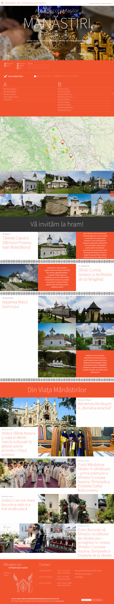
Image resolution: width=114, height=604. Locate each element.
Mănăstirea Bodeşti (64, 105)
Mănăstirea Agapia (9, 91)
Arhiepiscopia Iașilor (106, 3)
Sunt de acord (86, 600)
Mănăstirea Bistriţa (64, 99)
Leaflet (98, 170)
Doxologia (79, 577)
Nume (30, 63)
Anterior (2, 194)
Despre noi (92, 3)
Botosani (22, 64)
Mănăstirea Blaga (64, 102)
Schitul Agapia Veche (10, 97)
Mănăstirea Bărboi (64, 91)
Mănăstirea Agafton (10, 89)
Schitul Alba (7, 99)
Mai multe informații (60, 601)
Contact (98, 3)
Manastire (9, 64)
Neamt (21, 66)
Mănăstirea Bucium (64, 110)
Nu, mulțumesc (97, 600)
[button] (48, 158)
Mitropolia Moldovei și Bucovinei (88, 571)
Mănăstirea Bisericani (65, 97)
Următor (112, 194)
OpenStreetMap (105, 170)
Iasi (20, 68)
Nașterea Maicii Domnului (15, 304)
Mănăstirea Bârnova (65, 94)
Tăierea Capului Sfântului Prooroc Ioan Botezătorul (17, 243)
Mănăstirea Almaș (9, 94)
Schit (8, 66)
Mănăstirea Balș (63, 89)
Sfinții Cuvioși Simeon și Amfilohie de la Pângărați (95, 275)
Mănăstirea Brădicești (65, 107)
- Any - (13, 76)
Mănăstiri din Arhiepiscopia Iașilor (25, 3)
